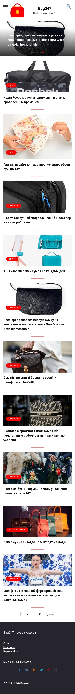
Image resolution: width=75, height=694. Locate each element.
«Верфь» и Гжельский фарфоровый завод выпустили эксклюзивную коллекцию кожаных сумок (34, 595)
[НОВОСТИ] (37, 210)
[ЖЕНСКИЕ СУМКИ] (37, 535)
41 (40, 614)
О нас (6, 643)
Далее (50, 614)
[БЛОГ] (37, 90)
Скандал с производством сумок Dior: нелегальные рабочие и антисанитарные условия (34, 435)
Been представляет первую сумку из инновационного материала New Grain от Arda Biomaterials (34, 324)
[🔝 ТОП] (37, 264)
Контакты (9, 647)
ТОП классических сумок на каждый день (34, 271)
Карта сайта (10, 651)
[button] (32, 52)
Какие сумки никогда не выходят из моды (34, 542)
